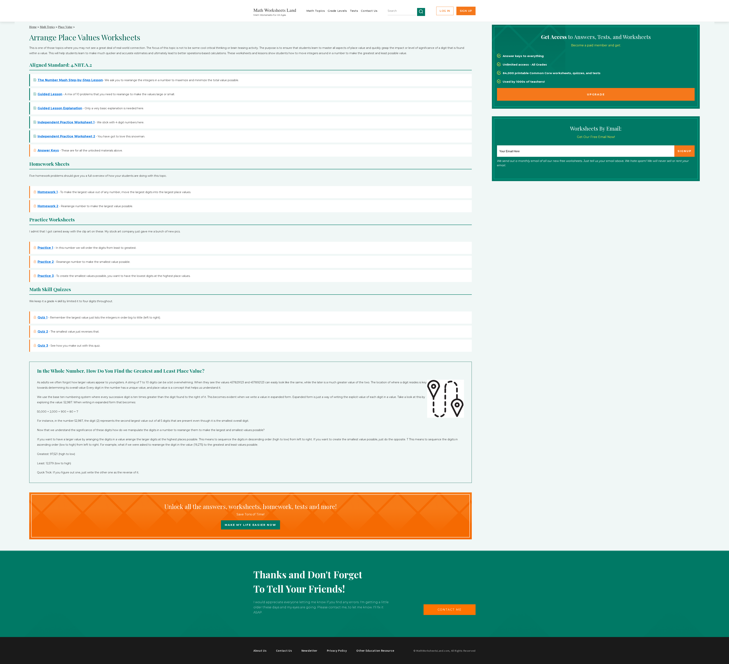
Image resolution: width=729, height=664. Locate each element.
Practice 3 (46, 276)
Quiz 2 (43, 331)
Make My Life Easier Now (250, 525)
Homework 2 (48, 206)
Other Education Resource (375, 650)
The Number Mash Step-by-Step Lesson (70, 80)
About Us (260, 650)
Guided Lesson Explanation (60, 108)
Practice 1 (45, 248)
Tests (354, 11)
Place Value (65, 27)
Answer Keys (48, 150)
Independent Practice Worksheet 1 (66, 122)
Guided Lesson (50, 94)
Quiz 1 (42, 317)
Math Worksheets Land (274, 10)
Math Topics (315, 11)
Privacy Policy (337, 650)
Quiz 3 (43, 345)
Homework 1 (48, 192)
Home (33, 27)
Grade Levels (337, 11)
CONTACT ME (450, 609)
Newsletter (309, 650)
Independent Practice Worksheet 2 (66, 136)
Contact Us (369, 11)
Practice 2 (46, 262)
